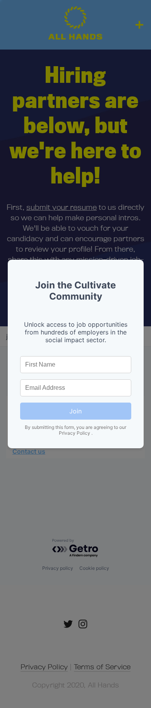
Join (75, 411)
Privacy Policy (75, 433)
